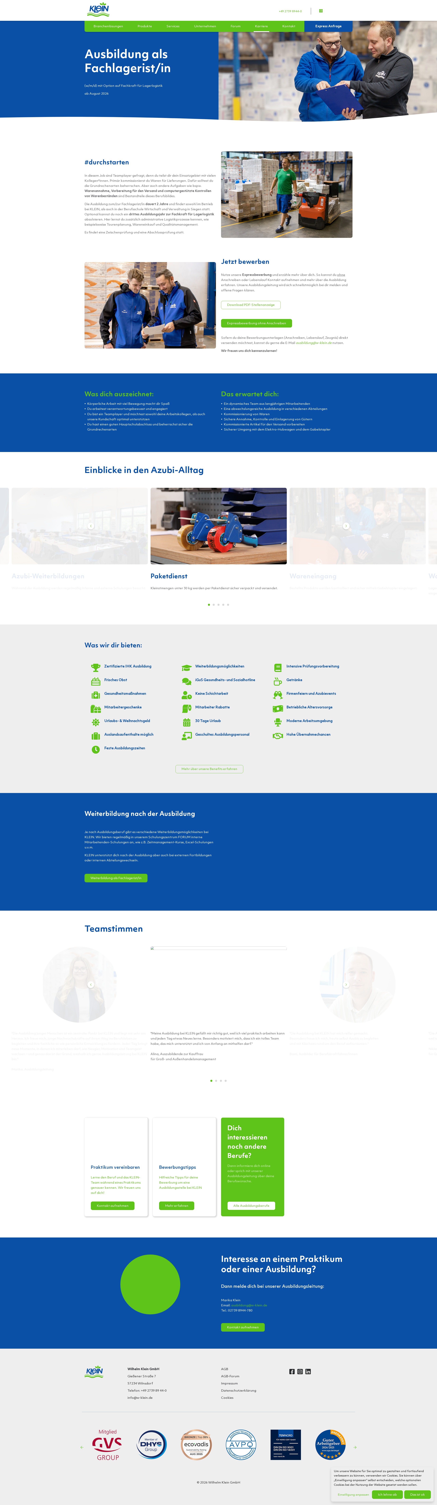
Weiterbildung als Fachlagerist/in (116, 878)
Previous (90, 526)
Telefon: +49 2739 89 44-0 (147, 1390)
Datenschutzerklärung (238, 1390)
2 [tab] (214, 605)
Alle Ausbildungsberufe (251, 1206)
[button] (108, 26)
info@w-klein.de (140, 1398)
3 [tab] (218, 605)
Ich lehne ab (387, 1494)
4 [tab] (223, 605)
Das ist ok (417, 1494)
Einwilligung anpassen (353, 1494)
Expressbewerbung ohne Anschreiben (256, 323)
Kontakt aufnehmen (113, 1206)
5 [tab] (228, 605)
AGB (224, 1369)
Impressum (229, 1383)
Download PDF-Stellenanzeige (251, 305)
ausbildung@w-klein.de (249, 1305)
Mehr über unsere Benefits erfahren (209, 769)
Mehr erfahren (176, 1206)
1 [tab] (209, 605)
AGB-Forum (230, 1376)
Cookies (227, 1398)
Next (346, 526)
